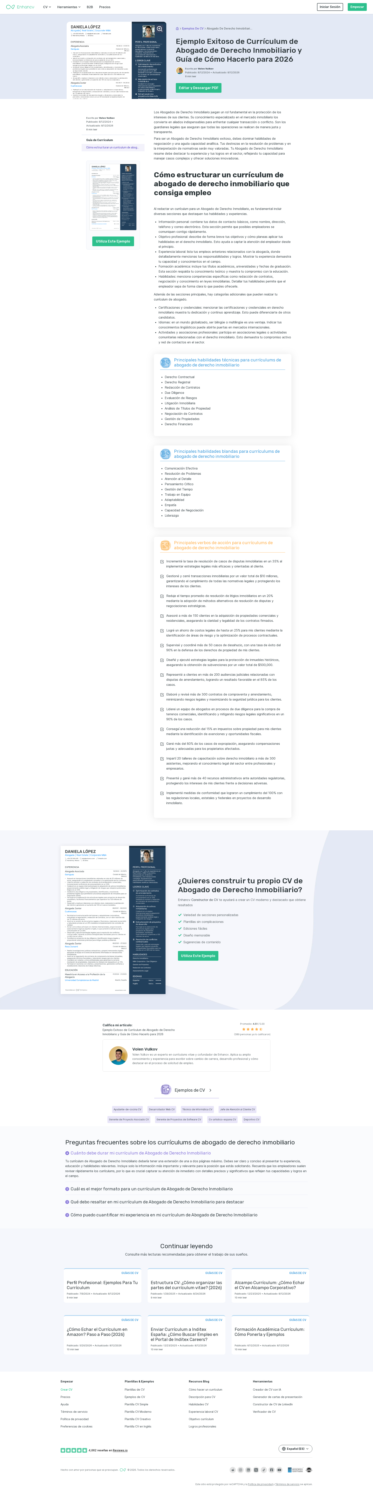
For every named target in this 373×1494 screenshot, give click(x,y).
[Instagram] (240, 1470)
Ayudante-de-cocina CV (127, 1109)
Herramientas (67, 7)
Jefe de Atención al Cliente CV (237, 1109)
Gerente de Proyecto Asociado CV (129, 1119)
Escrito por (199, 68)
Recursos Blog (199, 1381)
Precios (104, 7)
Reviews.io (120, 1450)
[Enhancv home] (20, 7)
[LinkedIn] (248, 1470)
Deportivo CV (251, 1119)
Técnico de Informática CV (197, 1109)
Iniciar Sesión (330, 7)
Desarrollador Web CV (162, 1109)
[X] (256, 1470)
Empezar (357, 7)
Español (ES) (295, 1448)
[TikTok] (264, 1470)
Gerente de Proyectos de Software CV (179, 1119)
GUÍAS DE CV (129, 1273)
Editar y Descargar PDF (198, 88)
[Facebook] (271, 1470)
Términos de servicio (287, 1484)
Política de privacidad (260, 1484)
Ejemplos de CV (193, 28)
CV (45, 7)
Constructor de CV (204, 900)
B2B (90, 7)
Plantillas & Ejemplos (139, 1381)
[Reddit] (233, 1470)
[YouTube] (279, 1470)
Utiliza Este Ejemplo (113, 241)
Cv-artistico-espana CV (222, 1119)
